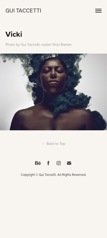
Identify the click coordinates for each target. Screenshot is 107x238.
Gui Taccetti (23, 10)
